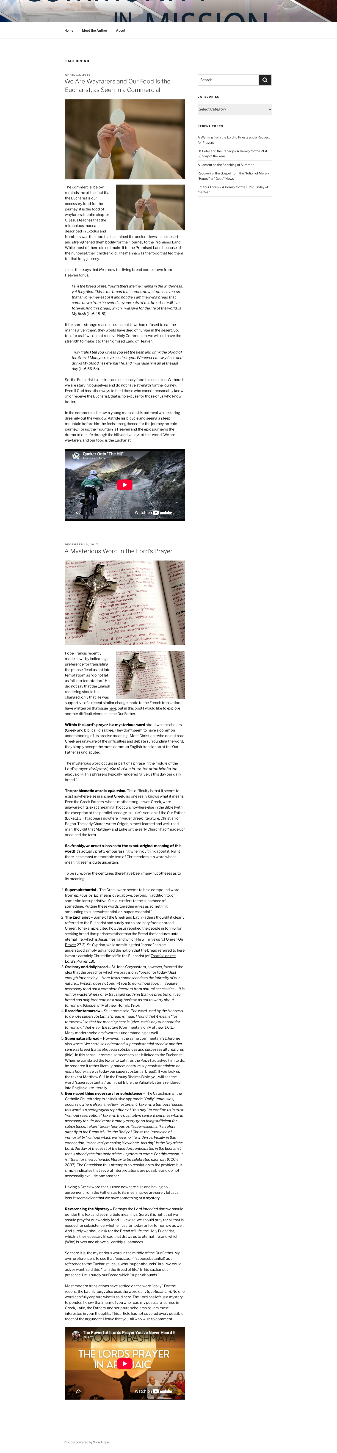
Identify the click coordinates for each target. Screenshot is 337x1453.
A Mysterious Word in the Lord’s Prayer (118, 551)
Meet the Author (94, 30)
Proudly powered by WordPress (87, 1442)
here (112, 708)
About (120, 30)
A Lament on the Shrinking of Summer (226, 165)
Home (68, 30)
